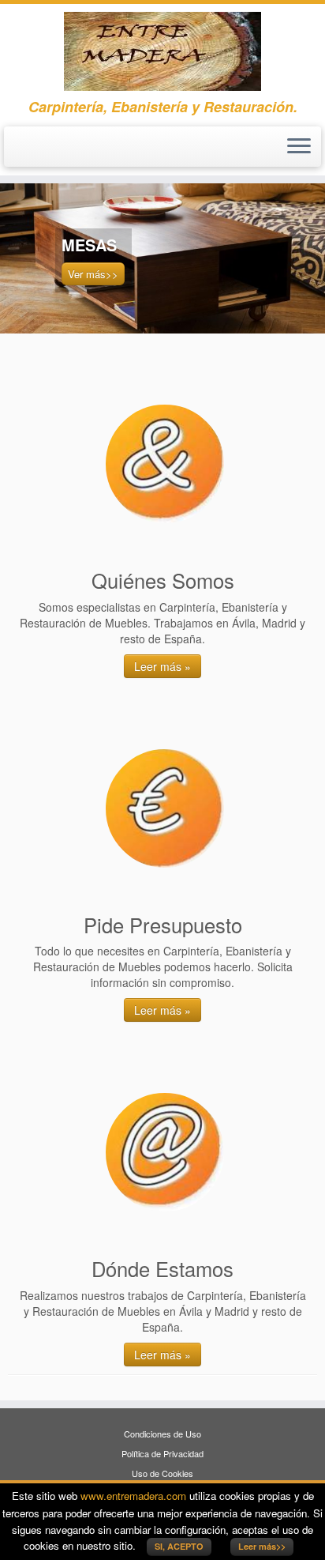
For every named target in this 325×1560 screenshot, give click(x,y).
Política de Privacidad (162, 1453)
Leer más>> (262, 1546)
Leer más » (162, 666)
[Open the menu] (299, 147)
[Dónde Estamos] (165, 1152)
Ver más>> (93, 273)
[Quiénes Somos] (165, 463)
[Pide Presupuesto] (165, 808)
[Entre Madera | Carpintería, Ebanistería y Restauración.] (162, 51)
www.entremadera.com (133, 1495)
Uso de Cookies (162, 1473)
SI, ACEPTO (179, 1546)
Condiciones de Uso (162, 1433)
